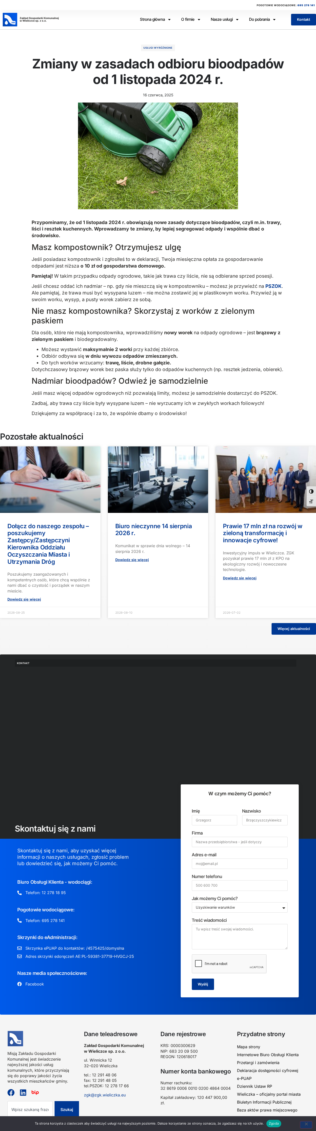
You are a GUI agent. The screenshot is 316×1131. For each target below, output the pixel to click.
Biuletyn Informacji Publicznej (264, 1102)
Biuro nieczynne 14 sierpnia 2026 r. (153, 530)
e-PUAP (244, 1078)
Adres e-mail (204, 854)
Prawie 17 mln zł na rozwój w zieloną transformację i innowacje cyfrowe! (262, 533)
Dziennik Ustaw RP (254, 1086)
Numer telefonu (207, 876)
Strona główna (152, 19)
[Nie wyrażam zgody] (306, 1125)
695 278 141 (306, 5)
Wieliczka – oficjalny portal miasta (269, 1094)
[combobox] (30, 1109)
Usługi (148, 47)
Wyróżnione (163, 47)
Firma (197, 833)
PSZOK (273, 286)
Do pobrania (259, 19)
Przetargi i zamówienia (258, 1062)
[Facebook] (11, 1092)
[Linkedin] (23, 1092)
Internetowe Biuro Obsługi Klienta (268, 1054)
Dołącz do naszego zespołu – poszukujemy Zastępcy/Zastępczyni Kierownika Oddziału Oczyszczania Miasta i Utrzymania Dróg (48, 544)
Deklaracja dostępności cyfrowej (267, 1070)
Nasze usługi (222, 19)
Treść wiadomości (209, 920)
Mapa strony (248, 1046)
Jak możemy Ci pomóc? (215, 898)
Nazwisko (251, 811)
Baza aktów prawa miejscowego (267, 1110)
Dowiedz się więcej (24, 599)
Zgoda (274, 1123)
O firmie (188, 19)
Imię (196, 811)
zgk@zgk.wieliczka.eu (105, 1094)
